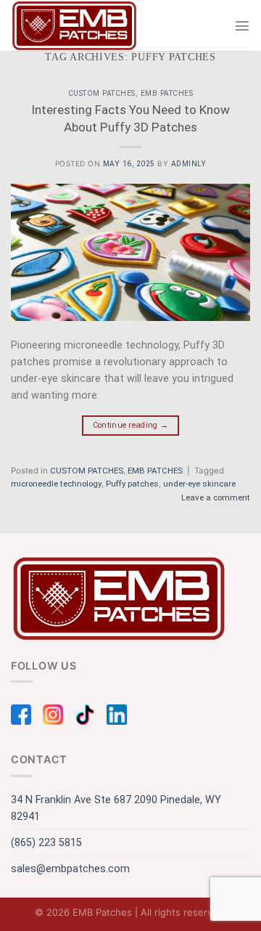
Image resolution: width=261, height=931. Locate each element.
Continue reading (131, 425)
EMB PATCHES (167, 93)
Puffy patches (132, 484)
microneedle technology (56, 484)
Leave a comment (215, 497)
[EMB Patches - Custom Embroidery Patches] (74, 25)
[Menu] (242, 25)
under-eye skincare (199, 484)
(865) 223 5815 (46, 843)
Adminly (189, 164)
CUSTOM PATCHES (102, 93)
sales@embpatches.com (70, 869)
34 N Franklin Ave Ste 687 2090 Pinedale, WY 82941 (116, 808)
